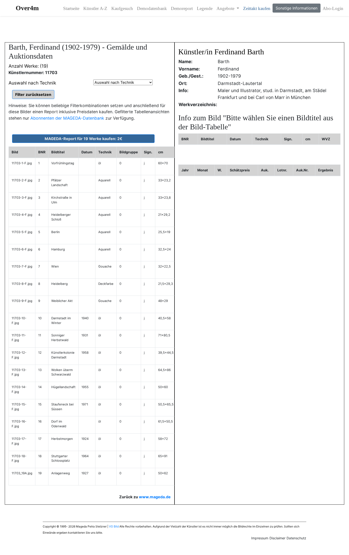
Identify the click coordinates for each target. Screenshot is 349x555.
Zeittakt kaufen (256, 8)
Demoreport (182, 8)
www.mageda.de (155, 496)
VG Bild (114, 526)
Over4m (27, 8)
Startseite (71, 8)
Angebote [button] (226, 8)
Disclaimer (277, 538)
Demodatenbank (152, 8)
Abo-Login (333, 8)
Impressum (259, 538)
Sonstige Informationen (296, 8)
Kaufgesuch (122, 8)
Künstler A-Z (95, 8)
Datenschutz (296, 538)
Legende (204, 8)
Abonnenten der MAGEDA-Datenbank (67, 118)
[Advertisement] (174, 29)
